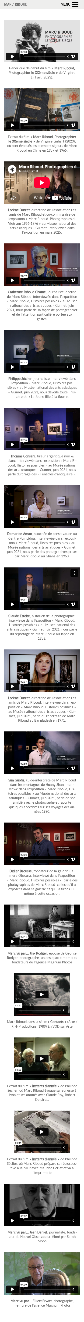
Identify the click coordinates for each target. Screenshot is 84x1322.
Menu (65, 5)
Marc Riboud (16, 5)
